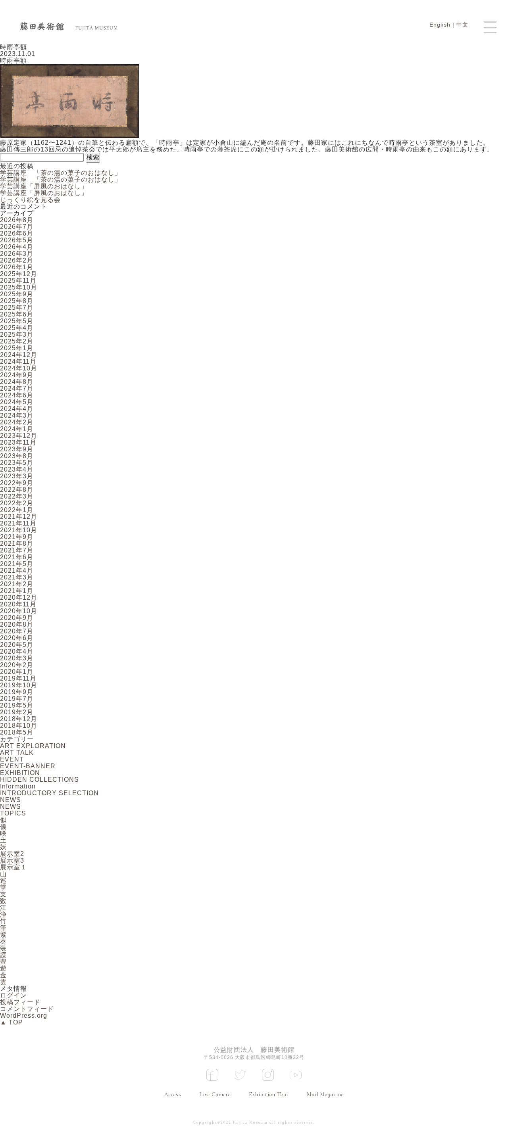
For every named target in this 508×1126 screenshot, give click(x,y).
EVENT (12, 759)
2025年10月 (18, 287)
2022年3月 (16, 496)
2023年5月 (16, 462)
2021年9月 (16, 536)
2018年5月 (16, 732)
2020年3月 (16, 658)
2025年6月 (16, 314)
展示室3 (12, 860)
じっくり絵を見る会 (30, 199)
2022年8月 (16, 489)
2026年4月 (16, 247)
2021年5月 (16, 563)
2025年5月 (16, 321)
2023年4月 (16, 469)
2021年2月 (16, 584)
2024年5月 (16, 402)
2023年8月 (16, 456)
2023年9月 (16, 449)
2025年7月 (16, 307)
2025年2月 (16, 341)
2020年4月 (16, 651)
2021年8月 (16, 543)
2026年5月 (16, 240)
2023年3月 (16, 476)
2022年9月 (16, 483)
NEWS (10, 799)
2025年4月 (16, 327)
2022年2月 (16, 503)
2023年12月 (18, 435)
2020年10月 (18, 611)
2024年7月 (16, 388)
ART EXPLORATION (33, 745)
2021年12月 (18, 516)
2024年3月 (16, 415)
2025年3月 (16, 334)
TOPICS (13, 813)
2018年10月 (18, 725)
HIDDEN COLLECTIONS (39, 779)
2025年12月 (18, 273)
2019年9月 (16, 692)
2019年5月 (16, 705)
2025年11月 (18, 280)
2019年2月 (16, 712)
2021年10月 (18, 530)
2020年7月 (16, 631)
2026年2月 (16, 260)
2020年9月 (16, 617)
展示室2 (12, 853)
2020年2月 (16, 665)
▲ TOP (11, 1022)
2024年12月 (18, 354)
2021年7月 (16, 550)
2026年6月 (16, 233)
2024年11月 (18, 361)
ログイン (13, 995)
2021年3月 (16, 577)
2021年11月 (18, 523)
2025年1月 (16, 348)
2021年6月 (16, 557)
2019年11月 (18, 678)
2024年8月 (16, 381)
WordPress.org (23, 1015)
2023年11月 (18, 442)
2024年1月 (16, 429)
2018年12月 (18, 718)
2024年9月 (16, 375)
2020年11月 (18, 604)
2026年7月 (16, 226)
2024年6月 (16, 395)
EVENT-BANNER (28, 766)
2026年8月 (16, 220)
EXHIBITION (20, 772)
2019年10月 (18, 685)
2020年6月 (16, 638)
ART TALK (17, 752)
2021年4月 (16, 570)
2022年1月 (16, 509)
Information (18, 786)
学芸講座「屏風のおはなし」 (44, 186)
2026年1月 (16, 267)
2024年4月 (16, 408)
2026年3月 (16, 253)
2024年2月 (16, 422)
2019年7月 (16, 698)
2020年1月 (16, 671)
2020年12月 (18, 597)
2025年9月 (16, 294)
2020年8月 (16, 624)
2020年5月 (16, 644)
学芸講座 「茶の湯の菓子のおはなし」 (60, 172)
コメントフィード (27, 1008)
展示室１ (13, 867)
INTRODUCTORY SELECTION (49, 793)
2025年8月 (16, 300)
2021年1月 (16, 590)
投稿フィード (20, 1002)
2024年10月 (18, 368)
